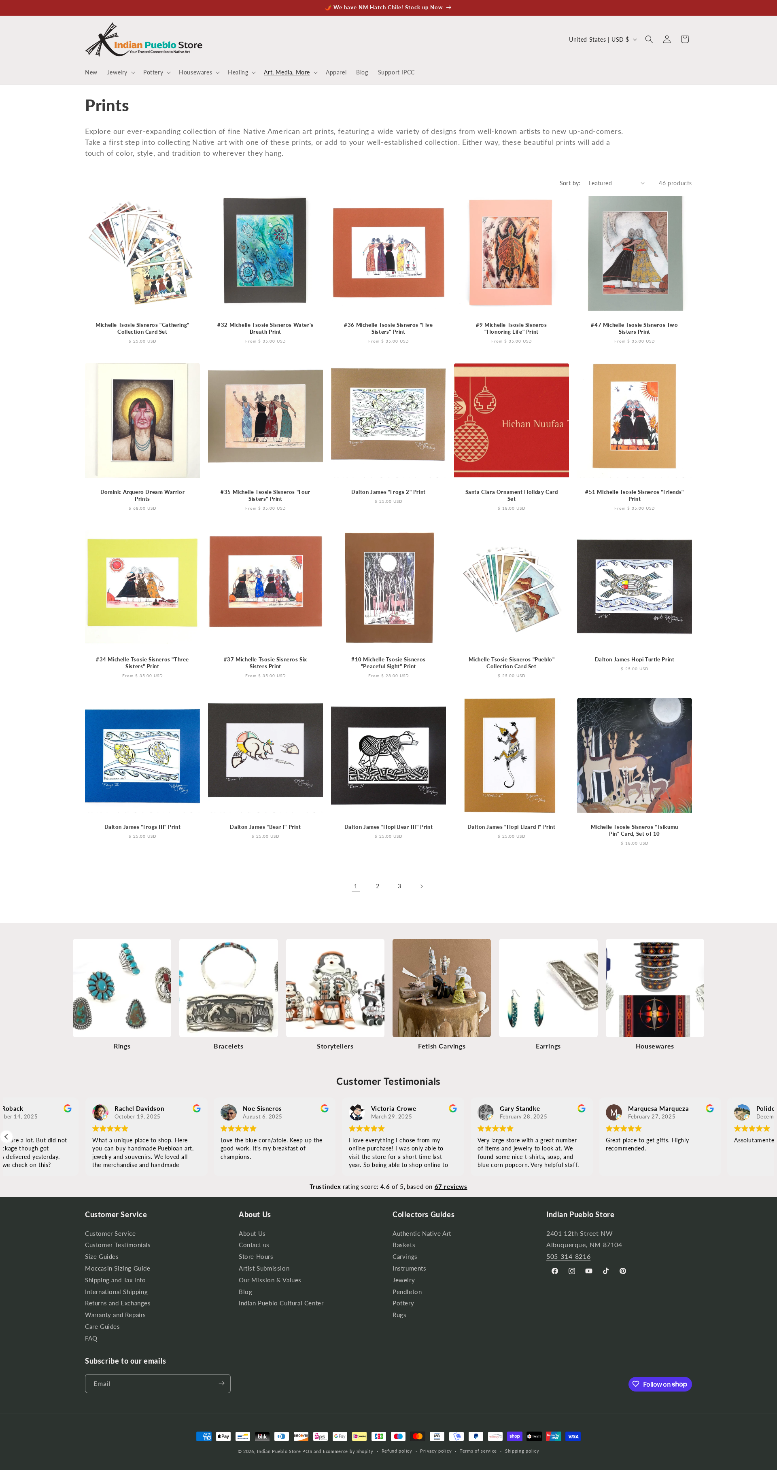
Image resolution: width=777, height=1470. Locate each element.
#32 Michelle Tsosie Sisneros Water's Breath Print (265, 328)
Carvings (405, 1256)
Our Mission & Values (270, 1280)
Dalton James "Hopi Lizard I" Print (511, 827)
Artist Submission (264, 1268)
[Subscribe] (221, 1383)
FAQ (91, 1338)
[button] (120, 72)
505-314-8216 (568, 1256)
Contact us (254, 1245)
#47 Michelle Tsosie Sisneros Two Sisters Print (634, 328)
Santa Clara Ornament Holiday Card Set (511, 495)
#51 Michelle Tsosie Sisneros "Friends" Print (634, 495)
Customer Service (110, 1234)
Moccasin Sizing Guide (118, 1268)
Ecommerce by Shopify (348, 1451)
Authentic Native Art (422, 1234)
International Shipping (116, 1291)
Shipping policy (522, 1451)
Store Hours (256, 1256)
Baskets (404, 1245)
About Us (252, 1234)
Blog (245, 1291)
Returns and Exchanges (118, 1303)
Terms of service (478, 1451)
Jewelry (404, 1280)
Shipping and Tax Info (115, 1280)
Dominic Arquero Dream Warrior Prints (142, 495)
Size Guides (102, 1256)
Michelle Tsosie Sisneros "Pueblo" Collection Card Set (512, 662)
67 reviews (451, 1186)
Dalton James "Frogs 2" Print (388, 492)
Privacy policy (436, 1451)
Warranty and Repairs (115, 1314)
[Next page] (421, 886)
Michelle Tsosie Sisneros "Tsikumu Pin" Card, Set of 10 (634, 830)
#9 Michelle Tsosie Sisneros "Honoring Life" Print (511, 328)
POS (307, 1451)
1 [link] (356, 886)
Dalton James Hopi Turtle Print (635, 659)
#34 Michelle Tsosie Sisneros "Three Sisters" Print (142, 662)
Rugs (399, 1314)
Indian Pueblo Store (279, 1451)
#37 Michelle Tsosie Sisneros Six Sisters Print (265, 662)
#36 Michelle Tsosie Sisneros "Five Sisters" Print (388, 328)
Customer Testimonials (118, 1245)
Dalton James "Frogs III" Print (142, 827)
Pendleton (407, 1291)
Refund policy (397, 1451)
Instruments (410, 1268)
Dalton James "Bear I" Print (265, 827)
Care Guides (102, 1326)
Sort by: (570, 183)
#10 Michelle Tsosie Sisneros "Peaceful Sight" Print (388, 662)
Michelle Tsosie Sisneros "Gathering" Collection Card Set (142, 328)
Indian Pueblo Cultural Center (281, 1303)
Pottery (403, 1303)
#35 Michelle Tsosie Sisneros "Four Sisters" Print (265, 495)
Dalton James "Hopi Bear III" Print (388, 827)
